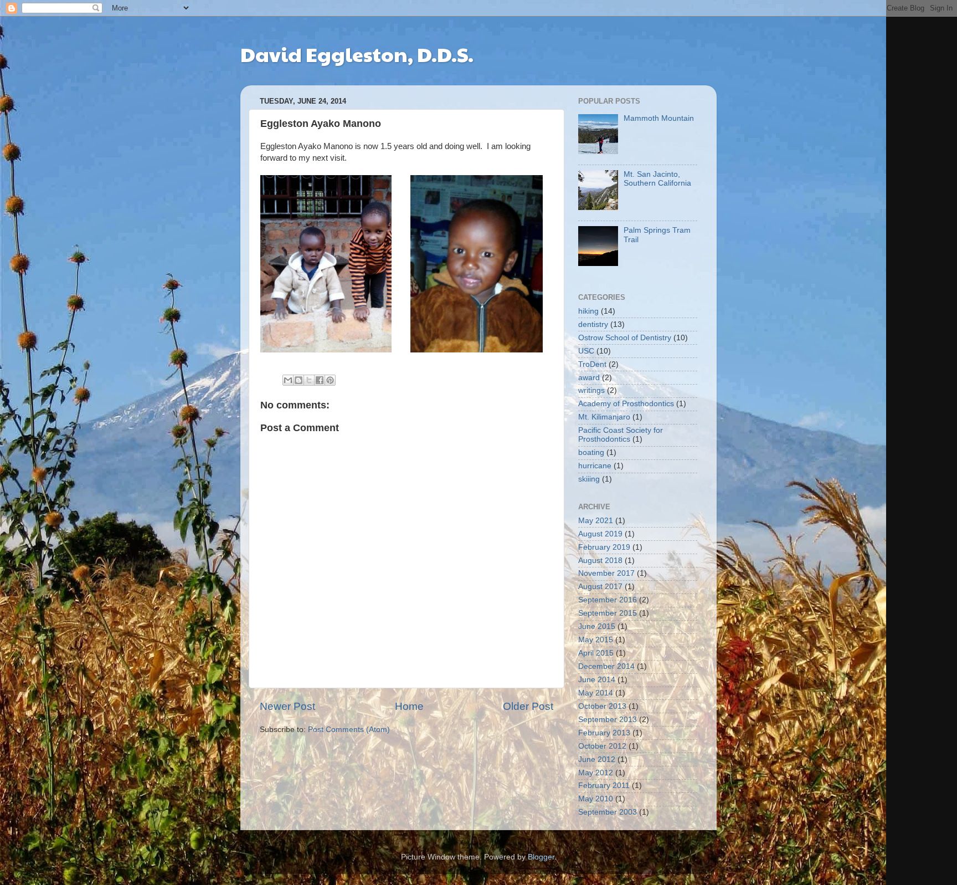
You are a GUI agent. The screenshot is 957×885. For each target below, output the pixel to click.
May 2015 (595, 640)
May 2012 (595, 773)
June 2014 (596, 680)
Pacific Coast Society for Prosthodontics (620, 434)
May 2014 (595, 693)
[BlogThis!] (298, 380)
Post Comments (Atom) (349, 729)
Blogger (541, 857)
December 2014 (606, 666)
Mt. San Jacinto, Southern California (657, 178)
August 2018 (600, 560)
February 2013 (604, 733)
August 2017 (600, 586)
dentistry (593, 324)
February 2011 (604, 785)
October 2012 (602, 746)
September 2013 (607, 719)
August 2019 (600, 534)
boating (591, 452)
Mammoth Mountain (659, 118)
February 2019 (604, 547)
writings (591, 390)
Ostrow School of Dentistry (624, 338)
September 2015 (607, 613)
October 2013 (602, 706)
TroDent (592, 364)
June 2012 (596, 759)
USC (586, 351)
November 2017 (606, 573)
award (589, 378)
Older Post (528, 706)
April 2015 (596, 653)
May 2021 (595, 520)
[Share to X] (309, 380)
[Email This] (288, 380)
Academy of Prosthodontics (626, 404)
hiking (588, 311)
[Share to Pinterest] (330, 380)
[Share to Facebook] (319, 380)
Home (409, 706)
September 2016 (607, 600)
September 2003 (607, 812)
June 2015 (596, 626)
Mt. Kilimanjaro (604, 417)
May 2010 (595, 799)
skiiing (589, 479)
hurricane (594, 466)
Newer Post (287, 706)
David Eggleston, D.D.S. (357, 54)
